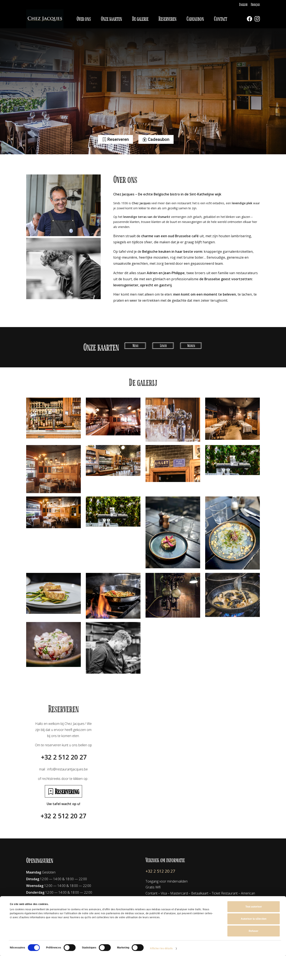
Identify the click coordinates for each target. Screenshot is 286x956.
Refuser (253, 931)
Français (255, 5)
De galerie (140, 19)
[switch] (70, 947)
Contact (220, 19)
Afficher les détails (161, 948)
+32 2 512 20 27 (64, 757)
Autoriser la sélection (253, 918)
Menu (135, 346)
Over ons (84, 19)
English (243, 5)
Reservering (66, 791)
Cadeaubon (195, 19)
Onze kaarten (111, 19)
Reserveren (167, 19)
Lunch (163, 346)
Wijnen (191, 346)
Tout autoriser (253, 906)
